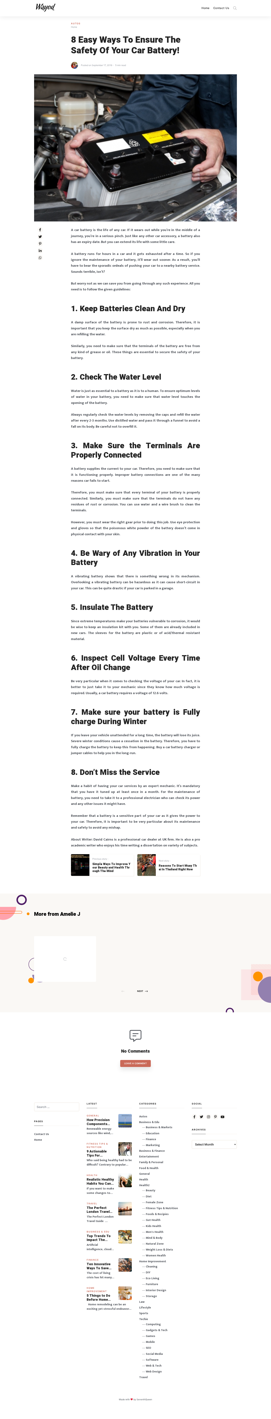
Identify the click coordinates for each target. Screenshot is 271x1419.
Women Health (156, 1255)
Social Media (154, 1353)
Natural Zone (155, 1243)
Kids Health (153, 1226)
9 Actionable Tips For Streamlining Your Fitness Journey (97, 1153)
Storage (151, 1296)
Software (152, 1359)
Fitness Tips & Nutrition (162, 1208)
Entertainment (149, 1156)
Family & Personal (151, 1162)
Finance (93, 1259)
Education (152, 1133)
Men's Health (154, 1232)
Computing (153, 1324)
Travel (92, 1203)
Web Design (154, 1371)
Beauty (150, 1190)
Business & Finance (152, 1150)
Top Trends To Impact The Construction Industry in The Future (99, 1238)
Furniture (152, 1284)
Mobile (150, 1342)
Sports (143, 1313)
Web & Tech (153, 1365)
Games (150, 1336)
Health (92, 1175)
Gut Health (153, 1220)
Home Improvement (152, 1261)
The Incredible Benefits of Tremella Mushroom (73, 951)
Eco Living (152, 1278)
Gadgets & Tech (156, 1330)
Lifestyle (145, 1307)
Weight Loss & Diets (159, 1249)
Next (140, 991)
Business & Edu (98, 1231)
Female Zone (154, 1202)
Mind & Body (154, 1237)
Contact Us (221, 8)
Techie (143, 1319)
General (93, 1115)
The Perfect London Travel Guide (98, 1210)
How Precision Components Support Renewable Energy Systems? (100, 1122)
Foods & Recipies (70, 941)
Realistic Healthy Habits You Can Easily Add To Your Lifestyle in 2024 (100, 1182)
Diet (149, 1196)
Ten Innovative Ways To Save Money (99, 1266)
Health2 (144, 1185)
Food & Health (148, 1168)
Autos (76, 23)
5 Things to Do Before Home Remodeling (98, 1298)
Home (205, 8)
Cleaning (151, 1266)
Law (142, 1301)
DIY (148, 1272)
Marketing (153, 1145)
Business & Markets (159, 1127)
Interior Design (156, 1290)
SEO (148, 1347)
